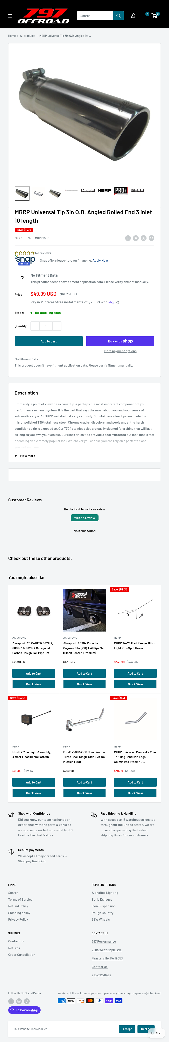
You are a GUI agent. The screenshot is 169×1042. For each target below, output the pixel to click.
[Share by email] (151, 238)
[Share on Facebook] (128, 238)
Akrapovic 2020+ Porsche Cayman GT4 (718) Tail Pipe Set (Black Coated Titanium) (84, 648)
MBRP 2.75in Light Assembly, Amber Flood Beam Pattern (31, 754)
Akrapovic (19, 637)
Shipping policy (19, 913)
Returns (14, 948)
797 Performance (104, 941)
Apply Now (100, 260)
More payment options (120, 351)
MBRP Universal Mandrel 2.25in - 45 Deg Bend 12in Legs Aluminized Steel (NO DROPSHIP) (135, 757)
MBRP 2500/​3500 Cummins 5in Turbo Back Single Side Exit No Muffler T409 (84, 757)
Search (13, 892)
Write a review (84, 518)
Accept (127, 1029)
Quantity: (21, 326)
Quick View (33, 684)
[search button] (118, 15)
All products (27, 35)
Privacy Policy (18, 919)
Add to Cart (33, 673)
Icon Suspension (104, 906)
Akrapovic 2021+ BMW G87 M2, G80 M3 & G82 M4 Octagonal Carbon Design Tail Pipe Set (32, 648)
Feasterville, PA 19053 (107, 958)
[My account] (133, 15)
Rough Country (103, 913)
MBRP (18, 238)
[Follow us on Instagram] (19, 1001)
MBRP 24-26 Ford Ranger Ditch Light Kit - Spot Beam (134, 645)
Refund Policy (18, 906)
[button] (143, 15)
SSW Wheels (101, 919)
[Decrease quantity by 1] (35, 326)
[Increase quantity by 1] (57, 326)
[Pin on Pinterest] (136, 238)
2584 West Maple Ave (107, 950)
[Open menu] (10, 15)
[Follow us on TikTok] (27, 1001)
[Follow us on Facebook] (11, 1001)
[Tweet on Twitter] (144, 238)
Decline (146, 1029)
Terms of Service (20, 899)
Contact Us (16, 941)
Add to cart (49, 341)
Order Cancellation (21, 954)
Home (12, 35)
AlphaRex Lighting (105, 892)
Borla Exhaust (102, 899)
